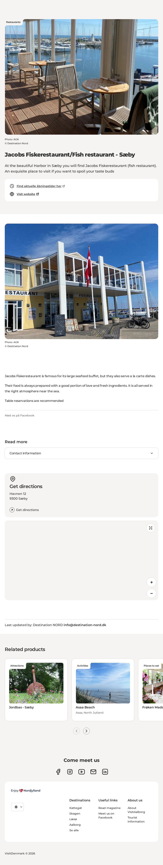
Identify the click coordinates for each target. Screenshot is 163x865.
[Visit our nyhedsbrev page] (93, 771)
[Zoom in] (151, 582)
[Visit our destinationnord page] (105, 771)
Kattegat (75, 808)
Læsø (73, 819)
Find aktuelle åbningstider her (39, 186)
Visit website (26, 194)
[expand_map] (150, 528)
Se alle (74, 830)
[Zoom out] (151, 593)
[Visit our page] (69, 771)
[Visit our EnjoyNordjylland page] (81, 771)
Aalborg (75, 825)
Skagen (74, 813)
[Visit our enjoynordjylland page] (58, 771)
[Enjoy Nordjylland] (25, 790)
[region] (81, 560)
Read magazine (109, 808)
